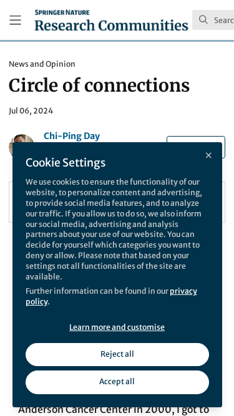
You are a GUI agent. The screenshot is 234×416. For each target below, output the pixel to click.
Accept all (117, 381)
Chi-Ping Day (72, 136)
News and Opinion (42, 64)
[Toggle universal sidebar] (15, 20)
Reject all (117, 354)
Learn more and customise (117, 327)
